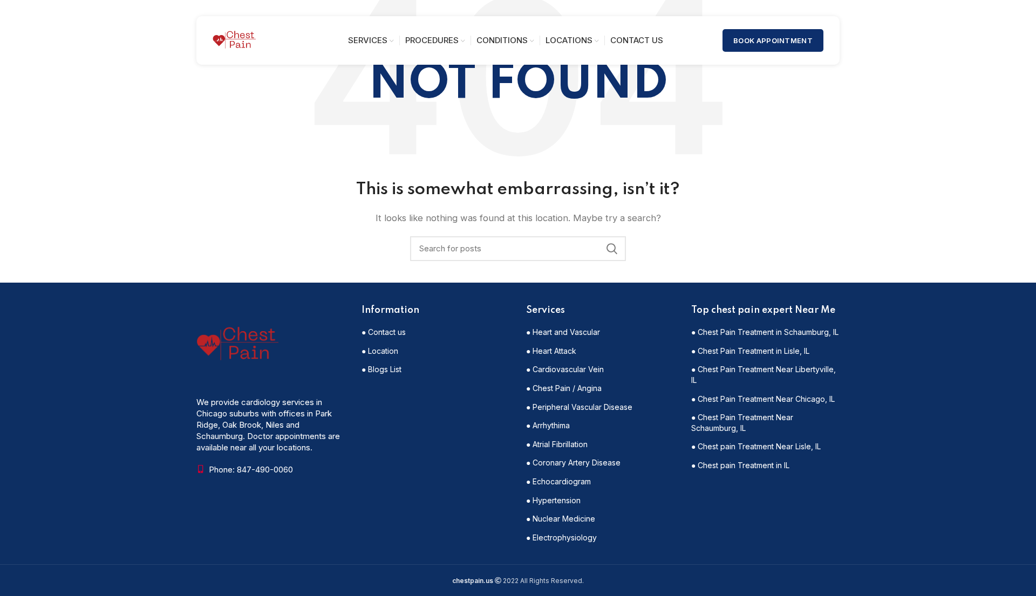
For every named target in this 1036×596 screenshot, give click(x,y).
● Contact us (384, 332)
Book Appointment (773, 40)
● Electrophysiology (561, 537)
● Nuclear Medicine (560, 518)
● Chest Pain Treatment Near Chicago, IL (763, 398)
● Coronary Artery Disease (573, 462)
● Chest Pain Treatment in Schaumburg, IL (765, 332)
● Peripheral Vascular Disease (579, 407)
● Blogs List (381, 369)
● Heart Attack (551, 350)
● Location (380, 350)
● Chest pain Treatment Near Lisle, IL (756, 446)
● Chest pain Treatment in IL (740, 465)
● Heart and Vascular (563, 332)
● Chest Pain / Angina (564, 388)
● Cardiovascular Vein (565, 369)
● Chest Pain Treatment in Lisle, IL (750, 350)
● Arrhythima (548, 425)
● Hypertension (553, 500)
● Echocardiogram (558, 481)
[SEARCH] (611, 248)
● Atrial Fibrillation (557, 444)
